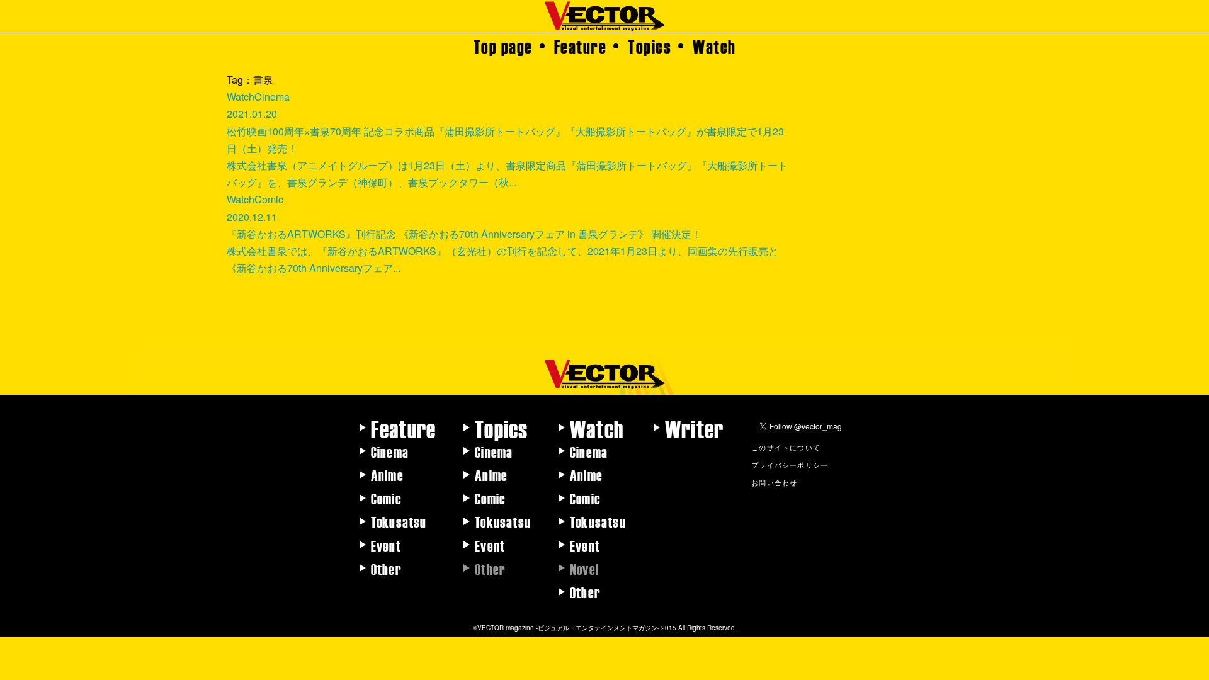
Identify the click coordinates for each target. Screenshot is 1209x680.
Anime (387, 475)
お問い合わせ (774, 482)
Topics (649, 46)
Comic (386, 498)
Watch (714, 46)
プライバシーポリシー (789, 464)
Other (386, 568)
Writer (694, 428)
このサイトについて (785, 447)
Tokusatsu (399, 521)
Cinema (390, 451)
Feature (580, 46)
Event (386, 545)
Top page (503, 46)
